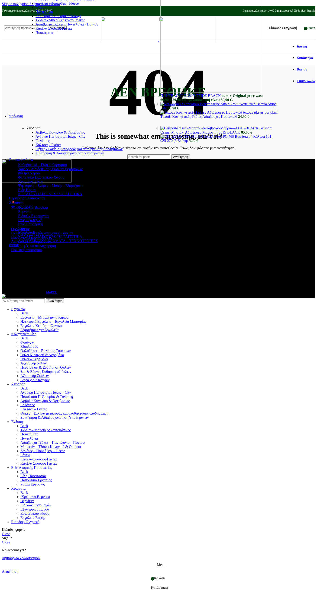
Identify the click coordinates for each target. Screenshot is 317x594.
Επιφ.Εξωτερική (30, 220)
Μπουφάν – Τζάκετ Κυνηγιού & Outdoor (50, 447)
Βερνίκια (24, 212)
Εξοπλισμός (29, 346)
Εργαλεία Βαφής (30, 232)
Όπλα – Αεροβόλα (34, 359)
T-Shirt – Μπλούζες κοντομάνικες (45, 430)
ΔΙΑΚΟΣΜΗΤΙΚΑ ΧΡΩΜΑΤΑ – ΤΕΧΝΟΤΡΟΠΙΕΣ (58, 241)
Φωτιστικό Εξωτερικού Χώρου (41, 177)
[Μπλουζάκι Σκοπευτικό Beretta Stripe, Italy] (190, 104)
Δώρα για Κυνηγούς (35, 380)
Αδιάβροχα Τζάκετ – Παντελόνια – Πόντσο (52, 442)
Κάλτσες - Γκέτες (48, 145)
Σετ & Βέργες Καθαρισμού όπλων (45, 372)
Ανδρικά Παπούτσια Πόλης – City (45, 392)
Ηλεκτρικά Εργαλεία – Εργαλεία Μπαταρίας (53, 321)
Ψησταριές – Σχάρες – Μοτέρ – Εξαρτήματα (50, 186)
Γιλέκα (40, 8)
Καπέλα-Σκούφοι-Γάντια (54, 28)
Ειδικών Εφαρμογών (33, 216)
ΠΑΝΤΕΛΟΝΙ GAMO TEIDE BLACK (191, 96)
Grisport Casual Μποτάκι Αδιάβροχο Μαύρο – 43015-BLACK (216, 130)
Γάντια (25, 455)
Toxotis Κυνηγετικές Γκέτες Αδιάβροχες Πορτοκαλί (199, 116)
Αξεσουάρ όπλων (33, 363)
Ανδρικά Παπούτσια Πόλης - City (60, 136)
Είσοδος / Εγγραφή (25, 522)
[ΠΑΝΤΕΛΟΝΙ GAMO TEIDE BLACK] (210, 91)
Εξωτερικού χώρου (34, 509)
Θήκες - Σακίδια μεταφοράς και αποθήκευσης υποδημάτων (79, 149)
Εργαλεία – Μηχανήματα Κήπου (44, 317)
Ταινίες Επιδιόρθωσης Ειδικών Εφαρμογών (50, 169)
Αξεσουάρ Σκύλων (34, 376)
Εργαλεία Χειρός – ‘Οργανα (41, 326)
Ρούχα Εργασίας (32, 484)
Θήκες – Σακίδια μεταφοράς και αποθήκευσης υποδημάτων (64, 413)
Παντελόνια (44, 12)
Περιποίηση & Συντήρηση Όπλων (45, 367)
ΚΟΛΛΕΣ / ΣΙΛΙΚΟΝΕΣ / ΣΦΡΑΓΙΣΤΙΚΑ (50, 194)
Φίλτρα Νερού (29, 173)
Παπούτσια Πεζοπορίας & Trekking (46, 397)
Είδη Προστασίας (33, 476)
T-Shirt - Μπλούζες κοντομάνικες (60, 20)
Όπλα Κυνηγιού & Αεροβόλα (42, 355)
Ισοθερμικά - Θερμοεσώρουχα (58, 16)
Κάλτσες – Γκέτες (33, 409)
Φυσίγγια (27, 342)
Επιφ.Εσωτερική (30, 224)
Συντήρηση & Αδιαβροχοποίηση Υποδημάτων (70, 153)
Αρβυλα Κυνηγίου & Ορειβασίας (45, 401)
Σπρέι (22, 228)
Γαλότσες (43, 141)
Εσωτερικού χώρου (34, 513)
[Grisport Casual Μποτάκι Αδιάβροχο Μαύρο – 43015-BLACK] (209, 128)
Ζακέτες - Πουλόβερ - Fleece (57, 3)
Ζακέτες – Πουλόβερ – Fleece (42, 451)
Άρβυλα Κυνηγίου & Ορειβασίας (60, 132)
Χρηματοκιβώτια (30, 181)
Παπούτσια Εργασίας (36, 480)
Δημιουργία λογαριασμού (21, 558)
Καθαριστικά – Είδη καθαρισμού (42, 165)
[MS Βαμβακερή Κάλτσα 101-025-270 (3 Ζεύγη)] (194, 136)
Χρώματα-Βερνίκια (33, 207)
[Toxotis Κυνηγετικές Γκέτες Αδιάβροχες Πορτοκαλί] (219, 112)
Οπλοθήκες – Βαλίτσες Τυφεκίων (45, 351)
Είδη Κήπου (27, 190)
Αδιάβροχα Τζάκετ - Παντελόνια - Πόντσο (67, 24)
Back (24, 313)
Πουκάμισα (44, 33)
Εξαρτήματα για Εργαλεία (39, 330)
